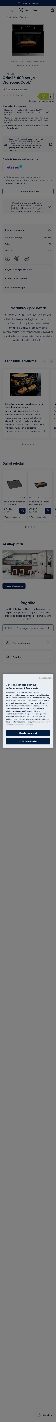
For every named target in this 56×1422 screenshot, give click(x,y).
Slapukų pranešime (40, 721)
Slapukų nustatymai (28, 733)
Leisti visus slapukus (28, 741)
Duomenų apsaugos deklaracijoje (19, 724)
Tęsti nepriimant (45, 678)
